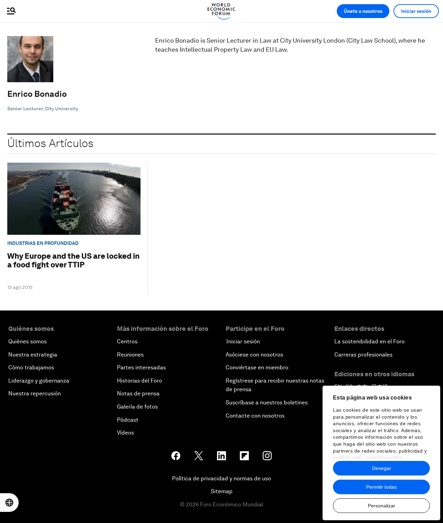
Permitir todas (381, 487)
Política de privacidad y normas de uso (221, 478)
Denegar (381, 468)
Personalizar (381, 505)
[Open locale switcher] (9, 503)
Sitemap (222, 491)
